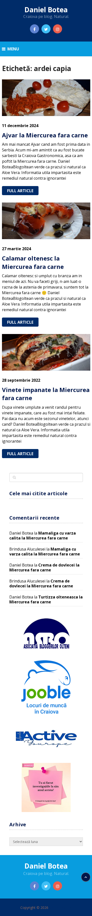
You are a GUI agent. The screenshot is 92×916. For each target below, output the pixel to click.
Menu (13, 49)
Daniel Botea (46, 9)
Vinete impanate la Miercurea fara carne (46, 394)
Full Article (20, 190)
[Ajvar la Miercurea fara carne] (46, 97)
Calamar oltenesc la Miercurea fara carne (33, 262)
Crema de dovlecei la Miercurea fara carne (44, 567)
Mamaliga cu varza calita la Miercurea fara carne (42, 535)
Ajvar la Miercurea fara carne (45, 135)
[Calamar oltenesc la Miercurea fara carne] (46, 221)
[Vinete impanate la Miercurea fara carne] (46, 352)
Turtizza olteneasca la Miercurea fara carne (46, 599)
